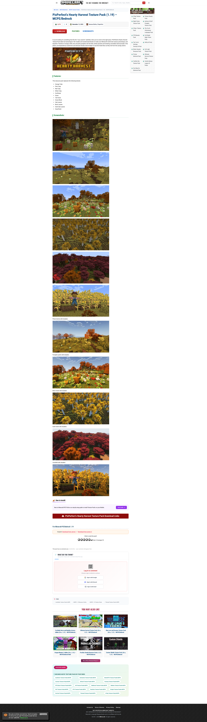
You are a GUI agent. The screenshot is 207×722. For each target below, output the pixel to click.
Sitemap (118, 707)
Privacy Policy (110, 707)
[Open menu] (56, 3)
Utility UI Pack (148, 42)
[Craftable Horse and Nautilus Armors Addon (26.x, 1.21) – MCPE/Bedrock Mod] (65, 621)
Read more (24, 717)
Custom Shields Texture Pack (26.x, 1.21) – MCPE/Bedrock (116, 653)
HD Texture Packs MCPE (81, 685)
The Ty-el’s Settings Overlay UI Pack (137, 44)
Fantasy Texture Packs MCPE (111, 681)
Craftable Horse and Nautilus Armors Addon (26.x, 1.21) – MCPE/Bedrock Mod (65, 631)
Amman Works (93, 24)
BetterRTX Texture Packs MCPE (112, 677)
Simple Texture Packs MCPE (117, 689)
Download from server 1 (69, 532)
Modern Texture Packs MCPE (118, 685)
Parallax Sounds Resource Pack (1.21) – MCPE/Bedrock (90, 653)
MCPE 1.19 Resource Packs (80, 602)
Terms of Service (99, 707)
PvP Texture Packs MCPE (61, 689)
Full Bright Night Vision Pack (148, 37)
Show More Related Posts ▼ (90, 660)
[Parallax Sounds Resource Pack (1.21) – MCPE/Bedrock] (90, 643)
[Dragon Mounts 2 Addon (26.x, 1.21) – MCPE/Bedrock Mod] (65, 643)
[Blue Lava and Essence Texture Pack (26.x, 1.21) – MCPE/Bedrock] (116, 621)
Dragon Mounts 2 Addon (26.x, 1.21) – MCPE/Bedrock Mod (65, 653)
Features (75, 31)
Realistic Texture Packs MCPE (98, 689)
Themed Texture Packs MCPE (112, 602)
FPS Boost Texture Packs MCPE (63, 685)
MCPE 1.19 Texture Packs (96, 602)
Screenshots (88, 31)
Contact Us (90, 707)
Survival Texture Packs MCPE (62, 693)
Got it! (43, 714)
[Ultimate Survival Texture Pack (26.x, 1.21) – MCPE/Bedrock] (90, 621)
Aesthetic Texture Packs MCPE (63, 602)
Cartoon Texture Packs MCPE (62, 681)
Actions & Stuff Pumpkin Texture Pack (149, 23)
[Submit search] (143, 3)
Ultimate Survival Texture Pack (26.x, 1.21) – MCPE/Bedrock (90, 631)
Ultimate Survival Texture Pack (149, 56)
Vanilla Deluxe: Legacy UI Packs (149, 63)
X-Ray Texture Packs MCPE (112, 693)
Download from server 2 (85, 532)
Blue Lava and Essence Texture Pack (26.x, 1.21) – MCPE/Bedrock (116, 631)
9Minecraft (102, 716)
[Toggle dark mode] (148, 2)
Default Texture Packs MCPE (87, 681)
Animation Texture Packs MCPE (88, 677)
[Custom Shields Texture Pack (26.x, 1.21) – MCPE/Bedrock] (116, 643)
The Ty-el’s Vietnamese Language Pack (149, 30)
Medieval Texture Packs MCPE (99, 685)
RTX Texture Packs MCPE (79, 689)
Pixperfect (100, 24)
